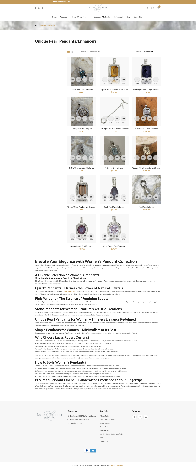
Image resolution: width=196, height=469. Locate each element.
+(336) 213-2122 (76, 423)
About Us (63, 17)
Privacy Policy (104, 416)
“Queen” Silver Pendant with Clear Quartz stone (150, 168)
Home (54, 17)
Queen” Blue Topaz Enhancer (82, 89)
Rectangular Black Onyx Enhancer (146, 89)
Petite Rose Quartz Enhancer (146, 128)
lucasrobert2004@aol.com (79, 419)
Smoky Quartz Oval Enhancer (81, 246)
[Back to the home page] (36, 25)
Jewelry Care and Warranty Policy (111, 434)
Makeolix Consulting (116, 465)
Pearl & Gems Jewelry (80, 17)
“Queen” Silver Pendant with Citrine (114, 89)
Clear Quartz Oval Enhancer (114, 246)
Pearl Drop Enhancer (146, 207)
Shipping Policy (105, 423)
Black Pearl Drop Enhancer (114, 207)
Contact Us (138, 17)
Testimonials (118, 17)
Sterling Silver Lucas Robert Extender (114, 128)
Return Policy (104, 430)
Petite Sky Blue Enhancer (114, 168)
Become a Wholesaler (102, 17)
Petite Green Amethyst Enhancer (81, 168)
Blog (128, 17)
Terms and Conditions (107, 419)
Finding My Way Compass (82, 128)
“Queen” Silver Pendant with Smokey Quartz (84, 207)
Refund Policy (104, 427)
